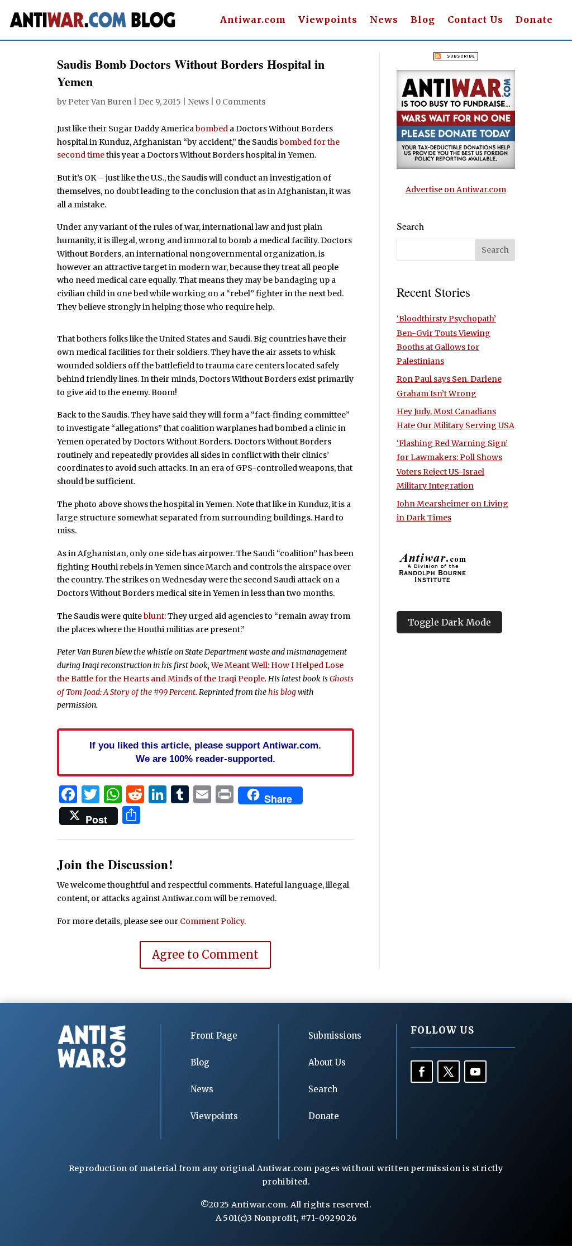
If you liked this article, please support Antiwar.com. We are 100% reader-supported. (205, 752)
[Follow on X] (448, 1071)
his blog (282, 692)
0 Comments (240, 102)
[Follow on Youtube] (475, 1071)
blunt (154, 616)
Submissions (334, 1035)
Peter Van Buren (100, 102)
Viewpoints (328, 20)
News (384, 20)
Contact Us (475, 20)
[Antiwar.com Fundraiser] (456, 166)
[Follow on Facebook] (422, 1071)
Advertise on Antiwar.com (456, 189)
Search (322, 1089)
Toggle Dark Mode (449, 622)
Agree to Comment (205, 954)
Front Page (213, 1035)
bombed (212, 129)
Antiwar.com (253, 20)
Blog (423, 20)
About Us (327, 1062)
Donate (534, 20)
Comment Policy (212, 921)
